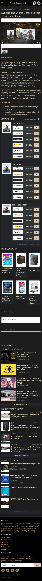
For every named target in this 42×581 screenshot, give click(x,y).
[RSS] (3, 570)
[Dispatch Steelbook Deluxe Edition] (5, 491)
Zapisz (37, 565)
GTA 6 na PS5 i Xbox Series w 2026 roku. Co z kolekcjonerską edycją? (29, 380)
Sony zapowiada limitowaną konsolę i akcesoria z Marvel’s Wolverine (28, 367)
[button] (34, 3)
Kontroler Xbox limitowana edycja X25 (25, 463)
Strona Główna (6, 537)
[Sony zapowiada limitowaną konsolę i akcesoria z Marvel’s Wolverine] (8, 369)
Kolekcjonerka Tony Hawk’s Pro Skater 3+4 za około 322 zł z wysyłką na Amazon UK (26, 449)
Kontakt (4, 549)
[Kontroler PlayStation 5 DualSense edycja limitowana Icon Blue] (5, 479)
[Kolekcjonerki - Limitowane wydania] (18, 3)
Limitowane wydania (22, 9)
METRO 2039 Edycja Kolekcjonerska (24, 499)
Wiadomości (5, 540)
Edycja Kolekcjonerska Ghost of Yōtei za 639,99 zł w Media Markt (25, 416)
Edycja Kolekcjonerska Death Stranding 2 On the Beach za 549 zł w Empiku (25, 427)
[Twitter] (7, 570)
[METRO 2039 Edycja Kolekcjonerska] (5, 503)
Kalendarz (5, 547)
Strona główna (6, 9)
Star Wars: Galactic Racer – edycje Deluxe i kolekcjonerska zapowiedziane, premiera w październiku (28, 394)
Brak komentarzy (7, 57)
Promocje (4, 544)
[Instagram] (17, 570)
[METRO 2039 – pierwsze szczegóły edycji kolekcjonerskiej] (8, 356)
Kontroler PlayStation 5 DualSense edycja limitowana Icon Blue (23, 476)
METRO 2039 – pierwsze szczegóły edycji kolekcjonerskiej (26, 354)
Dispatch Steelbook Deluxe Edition (23, 487)
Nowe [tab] (6, 349)
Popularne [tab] (17, 349)
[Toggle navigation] (2, 3)
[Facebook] (12, 570)
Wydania (4, 542)
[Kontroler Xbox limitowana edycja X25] (5, 467)
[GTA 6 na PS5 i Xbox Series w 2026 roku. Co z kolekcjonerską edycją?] (8, 382)
